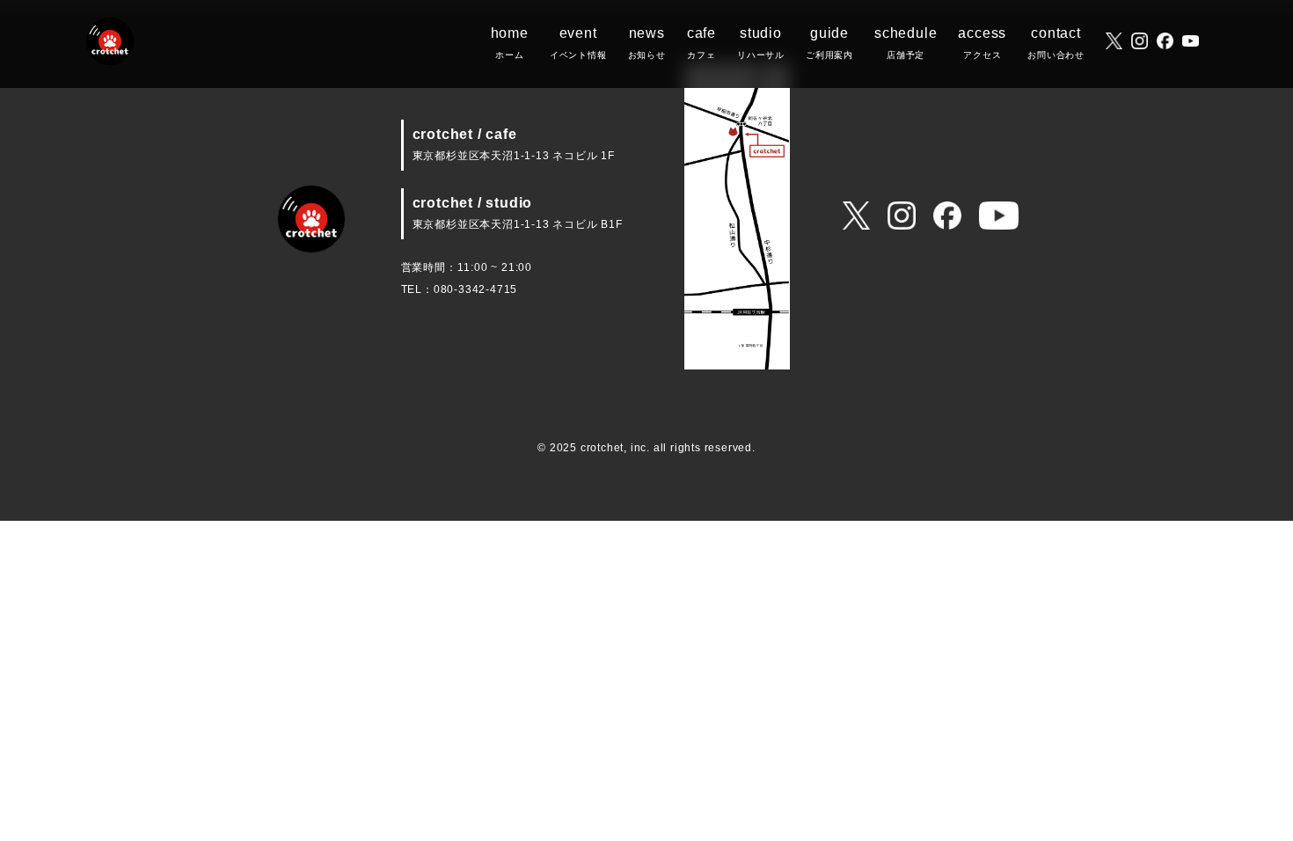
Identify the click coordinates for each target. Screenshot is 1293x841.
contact (1056, 43)
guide (829, 43)
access (982, 43)
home (510, 43)
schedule (905, 43)
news (647, 43)
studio (761, 43)
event (578, 43)
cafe (701, 43)
